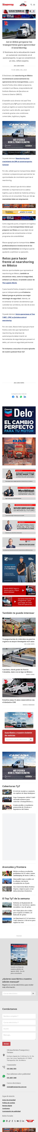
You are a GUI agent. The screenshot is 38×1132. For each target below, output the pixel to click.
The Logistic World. (9, 283)
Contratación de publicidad (11, 1111)
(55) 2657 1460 (11, 1078)
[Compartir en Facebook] (13, 397)
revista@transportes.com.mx (16, 1087)
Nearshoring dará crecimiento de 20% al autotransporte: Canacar (17, 161)
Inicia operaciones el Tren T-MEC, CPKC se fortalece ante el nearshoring (18, 317)
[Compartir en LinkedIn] (25, 397)
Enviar (6, 1044)
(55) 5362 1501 (11, 1069)
